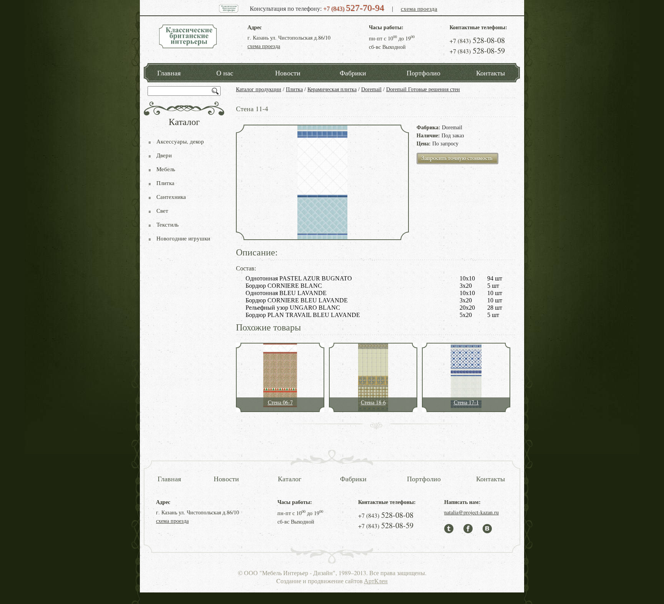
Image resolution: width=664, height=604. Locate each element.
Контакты (490, 72)
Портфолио (423, 72)
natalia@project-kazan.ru (471, 512)
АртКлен (376, 581)
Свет (162, 210)
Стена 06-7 (280, 402)
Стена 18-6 (373, 402)
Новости (287, 72)
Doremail (371, 89)
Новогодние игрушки (183, 238)
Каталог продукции (258, 89)
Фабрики (353, 72)
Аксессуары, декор (180, 141)
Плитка (294, 89)
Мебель (165, 169)
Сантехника (171, 196)
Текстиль (167, 224)
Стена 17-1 (466, 402)
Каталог (289, 478)
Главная (169, 72)
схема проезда (419, 8)
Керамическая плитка (332, 89)
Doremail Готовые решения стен (423, 89)
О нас (224, 72)
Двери (164, 155)
